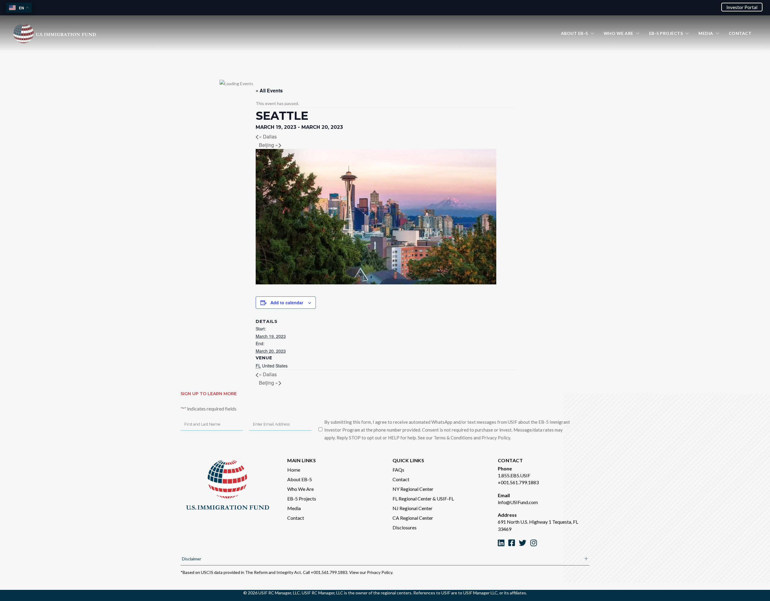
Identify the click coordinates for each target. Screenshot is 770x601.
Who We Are (300, 489)
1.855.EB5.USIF (514, 475)
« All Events (269, 90)
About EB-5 (299, 479)
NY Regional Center (413, 489)
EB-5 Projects (301, 498)
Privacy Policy (379, 572)
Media (294, 508)
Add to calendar (286, 302)
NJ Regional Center (413, 508)
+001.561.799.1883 (518, 482)
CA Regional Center (413, 518)
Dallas (268, 136)
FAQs (398, 469)
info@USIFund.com (518, 502)
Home (293, 469)
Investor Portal (741, 7)
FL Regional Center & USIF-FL (423, 498)
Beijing (268, 144)
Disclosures (405, 527)
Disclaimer (191, 558)
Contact (295, 518)
